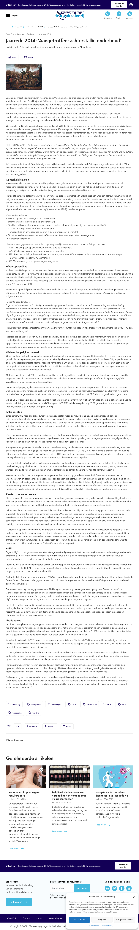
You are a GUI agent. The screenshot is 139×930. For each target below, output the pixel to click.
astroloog (14, 704)
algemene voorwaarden (60, 897)
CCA (72, 704)
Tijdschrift (15, 24)
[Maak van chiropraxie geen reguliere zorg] (26, 776)
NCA (122, 704)
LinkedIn (51, 726)
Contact (26, 918)
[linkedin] (107, 888)
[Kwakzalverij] (69, 15)
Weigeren (102, 919)
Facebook (33, 726)
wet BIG (33, 712)
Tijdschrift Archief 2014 (34, 27)
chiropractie (90, 704)
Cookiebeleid (94, 925)
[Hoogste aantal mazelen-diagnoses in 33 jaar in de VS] (113, 776)
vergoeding (15, 712)
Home (8, 27)
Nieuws (39, 918)
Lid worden (19, 902)
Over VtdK (11, 918)
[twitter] (114, 888)
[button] (133, 896)
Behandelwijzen (55, 918)
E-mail (28, 57)
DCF (107, 704)
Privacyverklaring (107, 925)
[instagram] (129, 888)
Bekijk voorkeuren (124, 919)
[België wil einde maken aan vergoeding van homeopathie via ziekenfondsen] (69, 776)
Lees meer (16, 848)
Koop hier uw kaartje (119, 4)
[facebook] (121, 888)
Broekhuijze (54, 704)
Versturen (82, 888)
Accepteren (79, 919)
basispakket (34, 704)
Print (12, 57)
